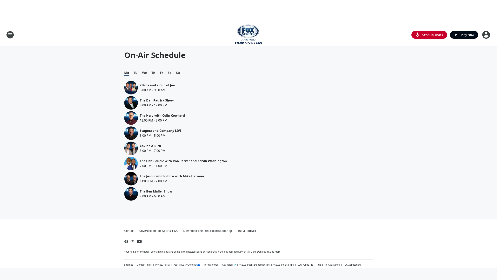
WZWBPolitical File (283, 264)
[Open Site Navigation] (10, 35)
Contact (129, 231)
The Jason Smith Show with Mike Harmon (172, 176)
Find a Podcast (246, 231)
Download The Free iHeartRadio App (207, 231)
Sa (169, 73)
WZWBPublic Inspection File (254, 264)
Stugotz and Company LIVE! (161, 131)
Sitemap (128, 264)
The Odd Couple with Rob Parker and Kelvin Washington (183, 161)
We (144, 73)
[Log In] (486, 35)
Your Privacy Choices (185, 264)
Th (153, 73)
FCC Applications (352, 264)
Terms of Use (211, 264)
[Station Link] (248, 34)
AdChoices (228, 264)
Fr (161, 73)
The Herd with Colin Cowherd (162, 115)
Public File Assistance (328, 264)
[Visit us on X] (132, 241)
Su (178, 73)
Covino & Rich (150, 146)
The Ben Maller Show (156, 191)
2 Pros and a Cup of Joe (157, 85)
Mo (126, 73)
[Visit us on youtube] (139, 241)
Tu (135, 73)
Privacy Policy (162, 264)
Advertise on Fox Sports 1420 (159, 231)
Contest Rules (144, 264)
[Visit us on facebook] (126, 241)
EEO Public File (305, 264)
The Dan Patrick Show (157, 100)
